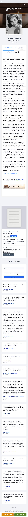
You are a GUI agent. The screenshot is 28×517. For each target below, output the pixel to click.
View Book (6, 236)
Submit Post (14, 277)
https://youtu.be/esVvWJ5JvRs (10, 173)
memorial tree (19, 179)
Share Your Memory (8, 254)
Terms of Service (18, 511)
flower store (18, 180)
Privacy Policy (10, 511)
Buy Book (14, 236)
